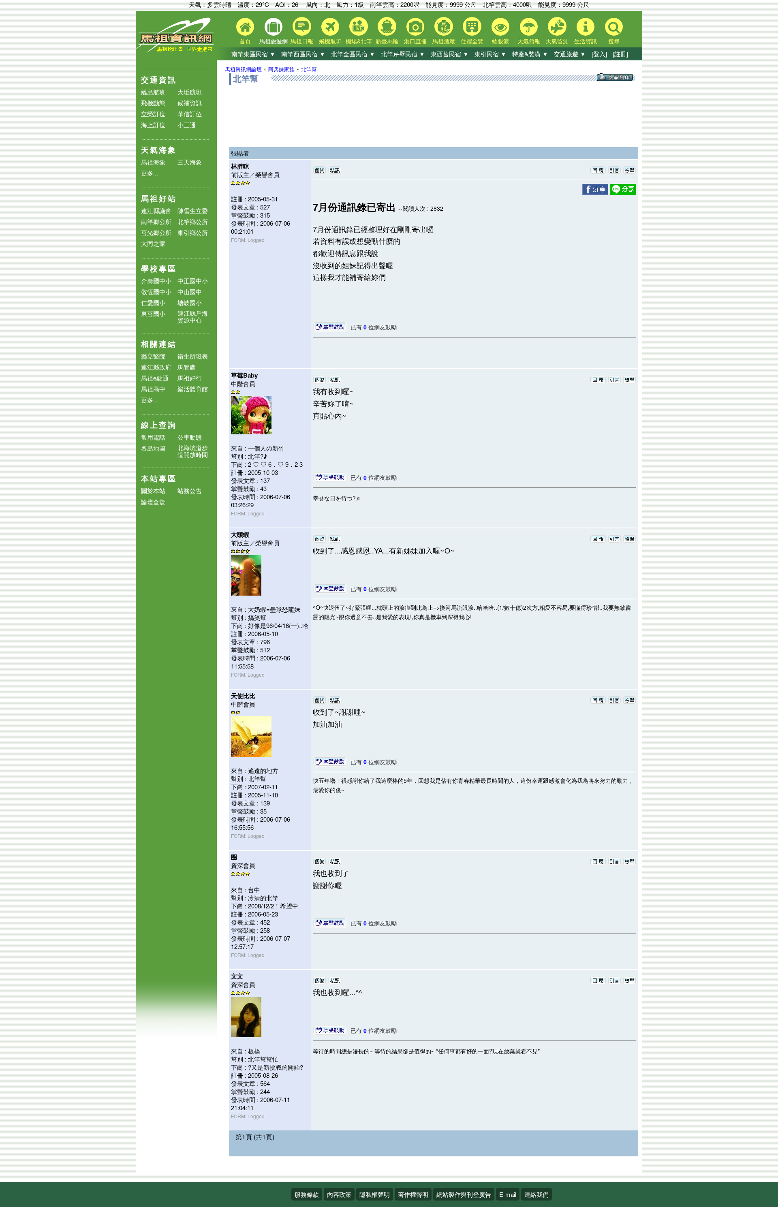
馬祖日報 (302, 41)
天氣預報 (528, 41)
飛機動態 (153, 102)
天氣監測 (557, 41)
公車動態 (189, 437)
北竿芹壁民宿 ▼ (403, 53)
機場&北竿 (359, 41)
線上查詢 (159, 424)
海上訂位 (153, 124)
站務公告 (189, 491)
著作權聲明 (413, 1194)
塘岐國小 (189, 302)
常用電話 (153, 437)
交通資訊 (159, 79)
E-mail (507, 1194)
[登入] (599, 53)
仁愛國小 (153, 302)
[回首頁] (176, 51)
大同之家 (153, 243)
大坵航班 (189, 91)
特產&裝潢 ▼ (530, 53)
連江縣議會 (156, 210)
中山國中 (189, 291)
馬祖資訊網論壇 (243, 69)
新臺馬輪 (387, 41)
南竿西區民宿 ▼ (303, 53)
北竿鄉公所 (192, 221)
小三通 (186, 124)
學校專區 (159, 268)
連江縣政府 (156, 366)
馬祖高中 (153, 388)
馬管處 (186, 366)
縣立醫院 (153, 355)
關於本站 (153, 491)
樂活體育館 (192, 388)
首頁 (245, 41)
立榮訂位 (153, 113)
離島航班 (153, 91)
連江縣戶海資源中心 (192, 316)
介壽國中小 (156, 280)
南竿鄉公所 (156, 221)
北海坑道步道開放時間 (192, 451)
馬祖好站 (159, 198)
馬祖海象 (153, 161)
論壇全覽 (153, 502)
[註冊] (620, 53)
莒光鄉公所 (156, 232)
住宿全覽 (472, 41)
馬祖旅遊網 (273, 41)
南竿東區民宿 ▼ (253, 53)
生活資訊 (585, 41)
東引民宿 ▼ (490, 53)
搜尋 (614, 41)
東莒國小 (153, 313)
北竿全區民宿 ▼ (353, 53)
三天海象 (189, 161)
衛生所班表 (192, 355)
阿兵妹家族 (281, 69)
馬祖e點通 (155, 377)
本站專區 (159, 478)
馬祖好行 (189, 377)
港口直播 (415, 41)
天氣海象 (159, 149)
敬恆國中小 (156, 291)
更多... (149, 172)
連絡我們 (536, 1194)
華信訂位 (189, 113)
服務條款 (307, 1194)
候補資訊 (189, 102)
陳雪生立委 (192, 210)
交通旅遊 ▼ (570, 53)
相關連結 (159, 343)
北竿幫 (309, 69)
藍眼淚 (500, 41)
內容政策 (339, 1194)
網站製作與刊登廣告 (463, 1194)
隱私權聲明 (374, 1194)
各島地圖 (153, 447)
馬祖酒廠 (443, 41)
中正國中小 (192, 280)
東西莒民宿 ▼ (450, 53)
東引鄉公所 (192, 232)
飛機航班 (330, 41)
